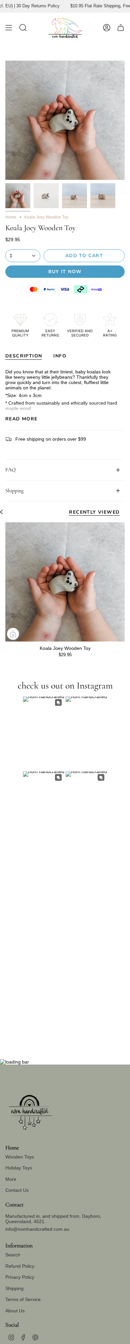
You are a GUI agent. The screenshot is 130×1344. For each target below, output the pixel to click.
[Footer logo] (30, 1110)
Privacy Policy (19, 1277)
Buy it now (65, 271)
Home (10, 217)
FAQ (10, 469)
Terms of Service (23, 1299)
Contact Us (17, 1190)
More (10, 1179)
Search (12, 1254)
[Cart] (121, 28)
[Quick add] (13, 634)
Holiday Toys (18, 1167)
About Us (15, 1310)
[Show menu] (8, 28)
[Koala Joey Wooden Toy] (65, 582)
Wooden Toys (19, 1156)
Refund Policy (19, 1266)
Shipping (14, 490)
